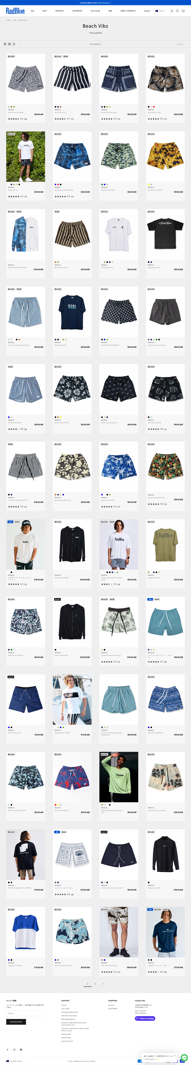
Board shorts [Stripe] (61, 267)
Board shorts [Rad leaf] (15, 655)
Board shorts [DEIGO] (62, 422)
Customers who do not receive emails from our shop (75, 1029)
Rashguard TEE (13, 190)
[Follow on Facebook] (7, 1049)
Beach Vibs (23, 20)
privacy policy (66, 1034)
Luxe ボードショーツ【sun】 (64, 888)
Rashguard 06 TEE (107, 267)
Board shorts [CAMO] (108, 190)
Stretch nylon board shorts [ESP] (112, 888)
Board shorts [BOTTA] (62, 810)
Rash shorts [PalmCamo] (109, 965)
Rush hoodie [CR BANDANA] (17, 267)
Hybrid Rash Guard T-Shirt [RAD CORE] (111, 579)
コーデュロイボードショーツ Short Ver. (160, 656)
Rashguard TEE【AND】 (62, 733)
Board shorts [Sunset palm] (157, 810)
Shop (15, 20)
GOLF (45, 11)
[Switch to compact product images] (14, 44)
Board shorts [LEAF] (154, 112)
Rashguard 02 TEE (154, 267)
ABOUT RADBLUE (128, 11)
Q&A (110, 11)
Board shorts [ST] (60, 112)
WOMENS (59, 11)
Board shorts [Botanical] (63, 500)
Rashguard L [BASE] (154, 888)
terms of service (67, 1041)
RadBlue (11, 110)
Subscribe (16, 1022)
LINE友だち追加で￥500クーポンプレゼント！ (95, 3)
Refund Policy (66, 1037)
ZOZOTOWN (112, 1008)
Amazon (111, 1005)
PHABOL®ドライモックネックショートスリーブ (19, 579)
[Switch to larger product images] (5, 44)
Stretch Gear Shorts (14, 733)
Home (8, 20)
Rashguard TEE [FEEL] (15, 965)
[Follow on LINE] (21, 1049)
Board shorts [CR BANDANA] (64, 190)
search (63, 1005)
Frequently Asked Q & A (69, 1012)
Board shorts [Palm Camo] (63, 965)
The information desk (69, 1015)
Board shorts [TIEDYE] (155, 190)
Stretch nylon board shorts (157, 345)
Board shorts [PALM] (108, 500)
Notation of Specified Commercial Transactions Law (73, 1023)
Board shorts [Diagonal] (109, 422)
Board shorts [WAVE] (154, 422)
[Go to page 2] (103, 984)
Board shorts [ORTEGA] (155, 733)
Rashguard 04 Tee (60, 345)
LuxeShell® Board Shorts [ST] (17, 500)
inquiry (147, 11)
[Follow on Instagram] (14, 1049)
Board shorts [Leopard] (15, 112)
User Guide (95, 11)
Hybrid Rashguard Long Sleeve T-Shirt (112, 811)
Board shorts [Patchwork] (156, 497)
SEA (32, 11)
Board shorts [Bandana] (109, 112)
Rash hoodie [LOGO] (61, 655)
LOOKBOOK (77, 11)
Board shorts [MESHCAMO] (17, 810)
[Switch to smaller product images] (9, 44)
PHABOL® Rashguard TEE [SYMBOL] (19, 888)
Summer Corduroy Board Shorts (18, 345)
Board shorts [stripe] (15, 422)
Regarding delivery (68, 1019)
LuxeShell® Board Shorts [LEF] (111, 655)
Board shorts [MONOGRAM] (110, 345)
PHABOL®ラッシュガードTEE (157, 965)
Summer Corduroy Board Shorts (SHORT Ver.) (112, 734)
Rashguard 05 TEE (154, 578)
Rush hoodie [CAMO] (61, 578)
